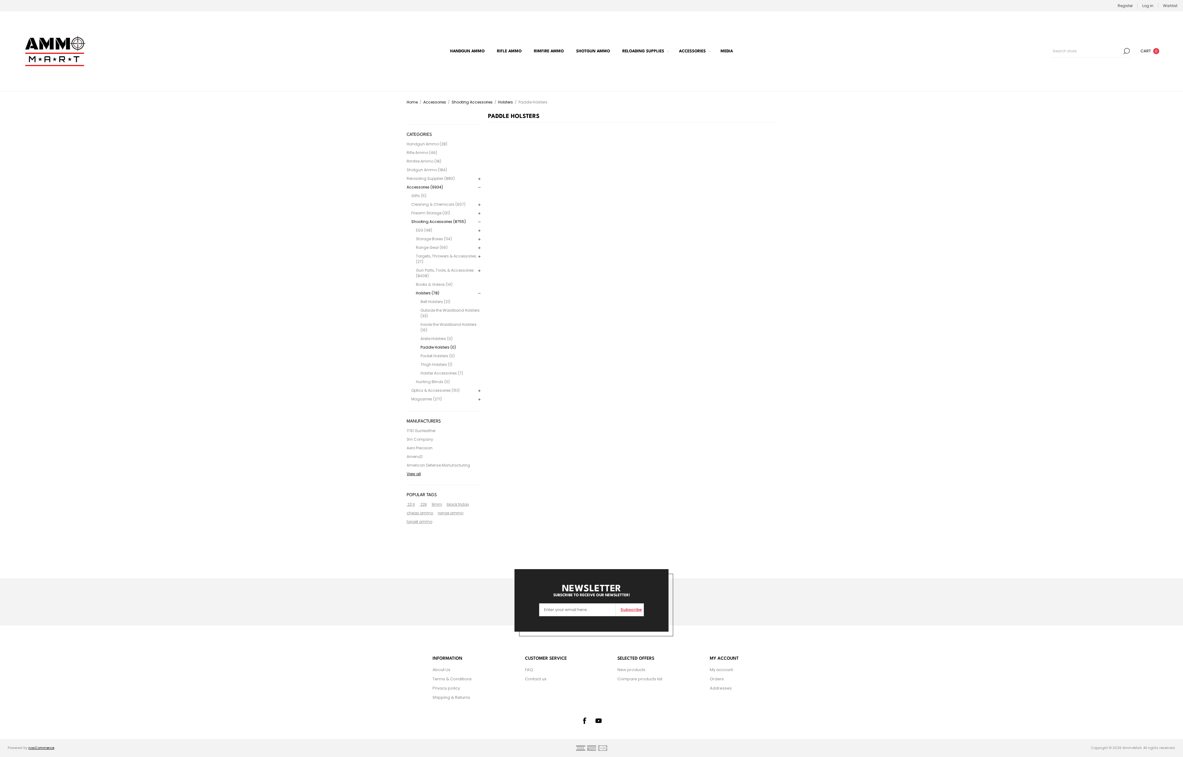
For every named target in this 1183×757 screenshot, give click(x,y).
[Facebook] (584, 720)
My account (721, 670)
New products (631, 670)
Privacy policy (446, 688)
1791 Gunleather (421, 430)
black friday (458, 504)
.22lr (423, 504)
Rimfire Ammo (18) (424, 161)
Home (412, 102)
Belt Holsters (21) (435, 301)
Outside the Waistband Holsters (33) (450, 313)
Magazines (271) (426, 399)
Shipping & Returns (451, 697)
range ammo (450, 513)
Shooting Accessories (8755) (438, 221)
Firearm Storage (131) (430, 213)
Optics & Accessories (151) (435, 390)
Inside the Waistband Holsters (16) (449, 327)
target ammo (419, 521)
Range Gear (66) (432, 247)
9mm (437, 504)
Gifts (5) (418, 195)
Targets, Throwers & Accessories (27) (446, 258)
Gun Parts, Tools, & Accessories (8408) (445, 273)
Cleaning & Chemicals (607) (438, 204)
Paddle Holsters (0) (438, 347)
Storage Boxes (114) (434, 238)
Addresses (721, 688)
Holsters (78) (427, 293)
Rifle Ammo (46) (422, 152)
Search (1126, 51)
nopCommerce (41, 747)
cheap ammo (420, 513)
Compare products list (639, 679)
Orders (717, 679)
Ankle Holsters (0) (437, 338)
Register (1125, 5)
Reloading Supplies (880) (431, 178)
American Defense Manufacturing (438, 465)
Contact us (536, 679)
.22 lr (411, 504)
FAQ (529, 670)
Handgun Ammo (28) (427, 144)
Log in (1147, 5)
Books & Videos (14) (434, 284)
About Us (441, 670)
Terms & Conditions (452, 679)
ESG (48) (424, 230)
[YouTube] (598, 720)
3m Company (420, 439)
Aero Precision (420, 448)
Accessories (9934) (425, 187)
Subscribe (631, 610)
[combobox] (1086, 51)
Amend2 (415, 456)
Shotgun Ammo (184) (427, 169)
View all (414, 473)
